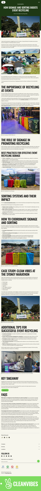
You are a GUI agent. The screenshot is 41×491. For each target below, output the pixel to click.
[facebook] (1, 456)
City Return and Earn (24, 99)
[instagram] (4, 456)
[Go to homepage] (3, 2)
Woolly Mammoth (8, 473)
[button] (20, 444)
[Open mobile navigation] (39, 2)
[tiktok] (8, 456)
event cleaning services (6, 105)
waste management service (9, 202)
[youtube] (11, 456)
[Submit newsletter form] (38, 461)
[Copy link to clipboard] (2, 437)
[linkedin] (6, 456)
